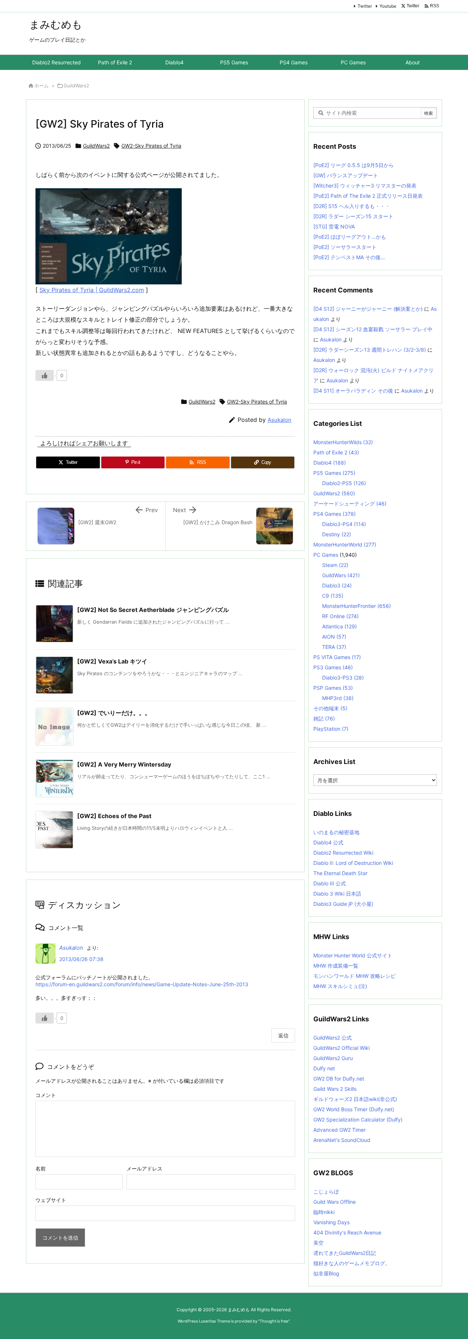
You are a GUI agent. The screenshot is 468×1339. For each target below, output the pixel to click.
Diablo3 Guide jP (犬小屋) (343, 904)
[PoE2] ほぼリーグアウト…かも (349, 237)
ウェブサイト (50, 1200)
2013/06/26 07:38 (81, 959)
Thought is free (274, 1321)
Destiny (336, 534)
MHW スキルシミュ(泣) (340, 986)
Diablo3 (337, 585)
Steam (335, 565)
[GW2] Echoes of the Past (114, 816)
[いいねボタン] (44, 375)
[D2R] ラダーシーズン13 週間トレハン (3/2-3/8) (369, 350)
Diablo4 (329, 462)
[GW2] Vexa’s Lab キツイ (112, 661)
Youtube (388, 6)
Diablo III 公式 (329, 883)
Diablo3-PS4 (344, 524)
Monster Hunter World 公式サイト (352, 955)
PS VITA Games (337, 657)
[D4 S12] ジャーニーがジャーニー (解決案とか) (368, 309)
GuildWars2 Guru (333, 1058)
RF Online (340, 616)
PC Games (325, 555)
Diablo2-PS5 (344, 483)
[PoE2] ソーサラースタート (345, 247)
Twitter (365, 6)
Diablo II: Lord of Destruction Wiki (353, 863)
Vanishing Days (331, 1222)
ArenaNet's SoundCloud (341, 1140)
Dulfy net (324, 1068)
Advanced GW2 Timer (339, 1130)
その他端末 (330, 708)
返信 (283, 1035)
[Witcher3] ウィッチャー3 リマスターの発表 (364, 185)
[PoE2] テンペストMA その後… (349, 257)
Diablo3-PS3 (343, 677)
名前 (40, 1168)
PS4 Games (334, 514)
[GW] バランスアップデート (345, 175)
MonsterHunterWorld (344, 544)
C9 (332, 596)
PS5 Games (334, 473)
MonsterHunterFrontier (356, 606)
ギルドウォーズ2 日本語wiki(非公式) (355, 1099)
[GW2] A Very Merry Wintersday (124, 764)
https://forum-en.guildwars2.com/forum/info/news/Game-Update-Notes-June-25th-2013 (141, 984)
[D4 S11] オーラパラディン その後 (353, 390)
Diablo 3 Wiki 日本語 (337, 893)
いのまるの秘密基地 (336, 832)
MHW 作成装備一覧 (335, 965)
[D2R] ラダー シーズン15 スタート (353, 216)
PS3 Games (333, 667)
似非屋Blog (326, 1273)
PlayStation (330, 729)
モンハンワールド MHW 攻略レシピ (354, 976)
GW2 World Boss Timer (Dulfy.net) (353, 1109)
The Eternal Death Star (340, 873)
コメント (45, 1095)
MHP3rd (338, 698)
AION (334, 636)
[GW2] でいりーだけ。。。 (114, 712)
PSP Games (333, 688)
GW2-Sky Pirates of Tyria (151, 146)
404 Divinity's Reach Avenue (347, 1232)
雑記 (324, 718)
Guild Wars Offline (334, 1202)
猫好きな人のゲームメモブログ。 (351, 1263)
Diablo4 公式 (328, 842)
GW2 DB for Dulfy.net (338, 1078)
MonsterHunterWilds (343, 442)
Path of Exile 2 (336, 452)
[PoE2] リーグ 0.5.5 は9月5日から (353, 165)
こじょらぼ (326, 1191)
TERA (334, 647)
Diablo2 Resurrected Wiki (343, 853)
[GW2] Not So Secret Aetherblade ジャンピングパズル (153, 609)
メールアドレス (144, 1168)
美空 (318, 1243)
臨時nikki (324, 1212)
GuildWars (341, 575)
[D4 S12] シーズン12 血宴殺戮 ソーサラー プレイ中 (373, 329)
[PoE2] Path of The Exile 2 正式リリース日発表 (368, 196)
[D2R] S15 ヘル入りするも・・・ (351, 206)
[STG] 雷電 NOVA (334, 226)
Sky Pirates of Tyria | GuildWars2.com (91, 290)
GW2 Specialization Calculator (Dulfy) (358, 1119)
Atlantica (339, 626)
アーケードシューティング (349, 503)
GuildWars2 (76, 85)
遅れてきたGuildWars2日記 (344, 1253)
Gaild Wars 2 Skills (334, 1089)
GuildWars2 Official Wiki (341, 1048)
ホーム (41, 85)
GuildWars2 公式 (332, 1037)
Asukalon (279, 419)
